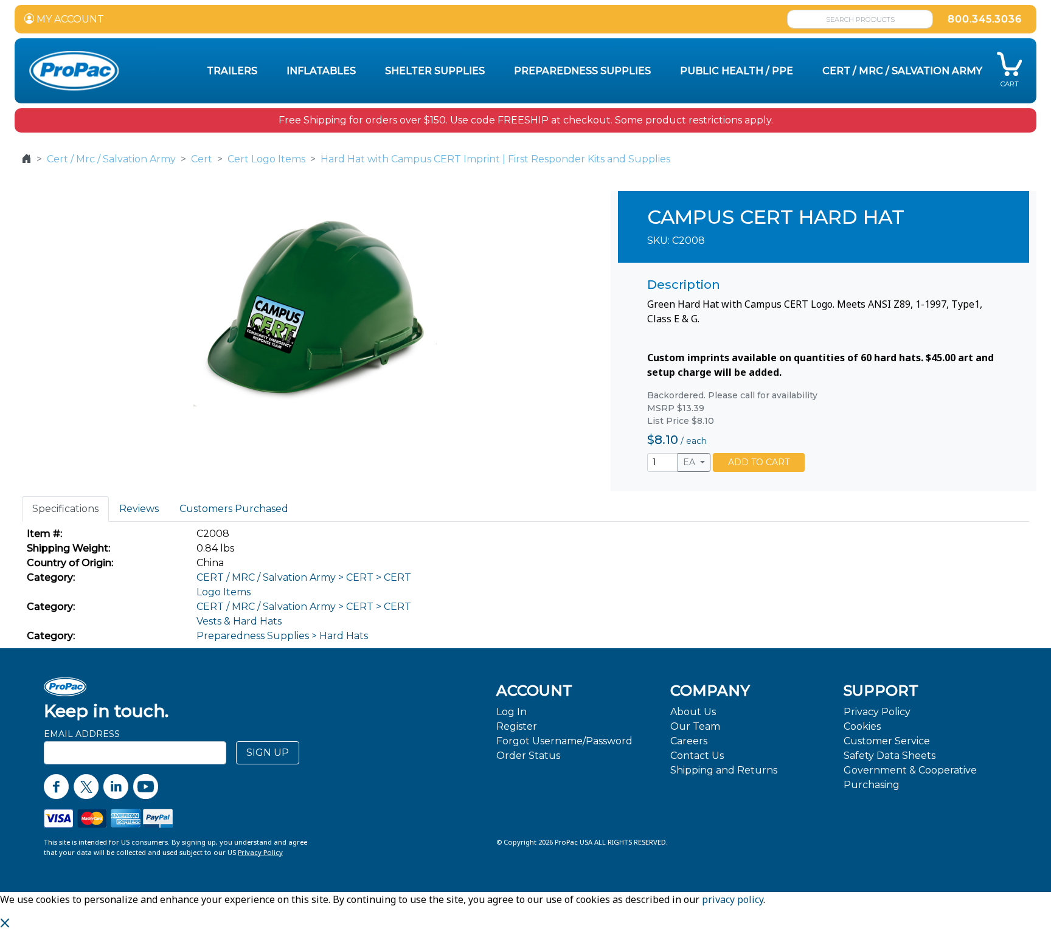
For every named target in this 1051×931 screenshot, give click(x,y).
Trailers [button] (232, 71)
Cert (201, 159)
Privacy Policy (877, 712)
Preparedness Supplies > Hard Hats (282, 636)
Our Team (695, 726)
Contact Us (697, 755)
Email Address (82, 734)
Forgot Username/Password (564, 741)
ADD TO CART (758, 462)
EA (690, 462)
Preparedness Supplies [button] (582, 71)
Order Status (528, 755)
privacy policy (732, 899)
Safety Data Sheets (889, 755)
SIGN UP (267, 752)
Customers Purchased (233, 508)
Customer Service (887, 741)
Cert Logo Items (266, 159)
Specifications (65, 508)
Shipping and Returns (723, 770)
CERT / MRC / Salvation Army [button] (902, 71)
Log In (511, 712)
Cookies (862, 726)
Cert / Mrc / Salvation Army (111, 159)
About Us (693, 712)
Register (516, 726)
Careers (688, 741)
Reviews (139, 508)
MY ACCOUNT (69, 19)
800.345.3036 (985, 19)
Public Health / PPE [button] (736, 71)
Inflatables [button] (321, 71)
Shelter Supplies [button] (435, 71)
